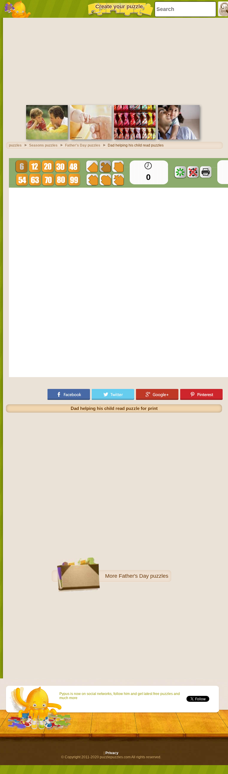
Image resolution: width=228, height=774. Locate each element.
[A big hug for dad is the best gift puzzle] (179, 138)
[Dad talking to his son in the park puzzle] (47, 138)
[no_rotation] (193, 172)
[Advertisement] (114, 60)
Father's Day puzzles (143, 576)
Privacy (111, 753)
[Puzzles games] (17, 9)
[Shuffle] (180, 172)
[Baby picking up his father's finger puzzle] (91, 138)
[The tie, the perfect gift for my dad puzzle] (135, 138)
